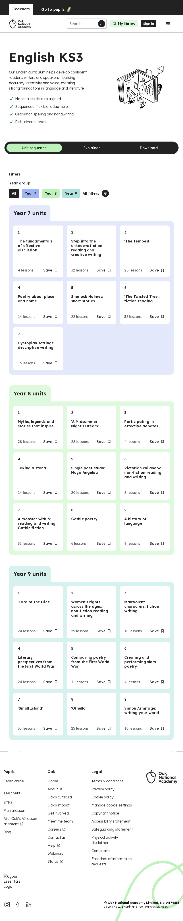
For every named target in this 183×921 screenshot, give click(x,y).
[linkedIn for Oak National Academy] (28, 904)
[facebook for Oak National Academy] (17, 904)
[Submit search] (101, 23)
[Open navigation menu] (168, 23)
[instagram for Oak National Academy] (7, 904)
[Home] (20, 23)
